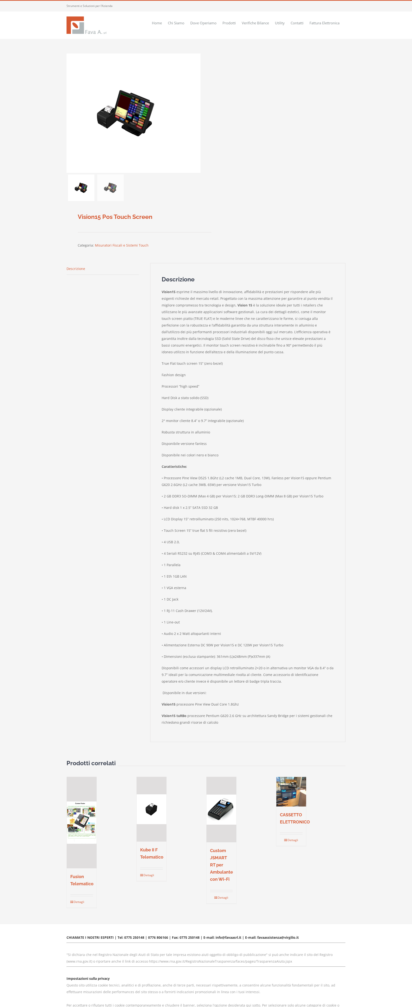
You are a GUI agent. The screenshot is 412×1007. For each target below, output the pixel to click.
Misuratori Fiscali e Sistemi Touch (122, 245)
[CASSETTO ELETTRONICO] (291, 792)
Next (197, 113)
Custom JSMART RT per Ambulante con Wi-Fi (221, 865)
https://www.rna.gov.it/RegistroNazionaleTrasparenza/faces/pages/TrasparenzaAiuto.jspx (220, 961)
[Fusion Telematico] (82, 822)
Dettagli (77, 902)
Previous (70, 113)
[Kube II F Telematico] (151, 809)
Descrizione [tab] (76, 268)
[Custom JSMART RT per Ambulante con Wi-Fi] (221, 809)
